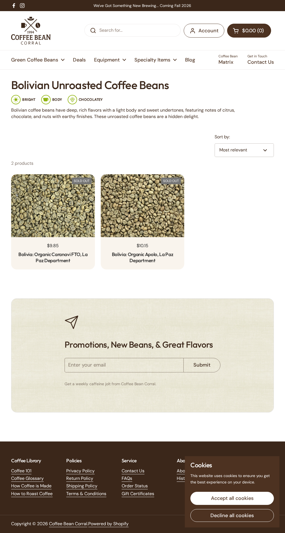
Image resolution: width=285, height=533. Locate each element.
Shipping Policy (81, 486)
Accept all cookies (232, 498)
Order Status (135, 486)
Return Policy (79, 478)
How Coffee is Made (31, 486)
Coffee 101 (21, 471)
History (184, 478)
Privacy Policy (80, 471)
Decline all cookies (232, 515)
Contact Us (133, 471)
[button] (249, 31)
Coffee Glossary (27, 478)
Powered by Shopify (108, 524)
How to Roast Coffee (32, 494)
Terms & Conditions (86, 494)
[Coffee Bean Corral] (31, 31)
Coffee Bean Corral (68, 524)
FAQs (127, 478)
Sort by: (222, 137)
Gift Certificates (138, 494)
